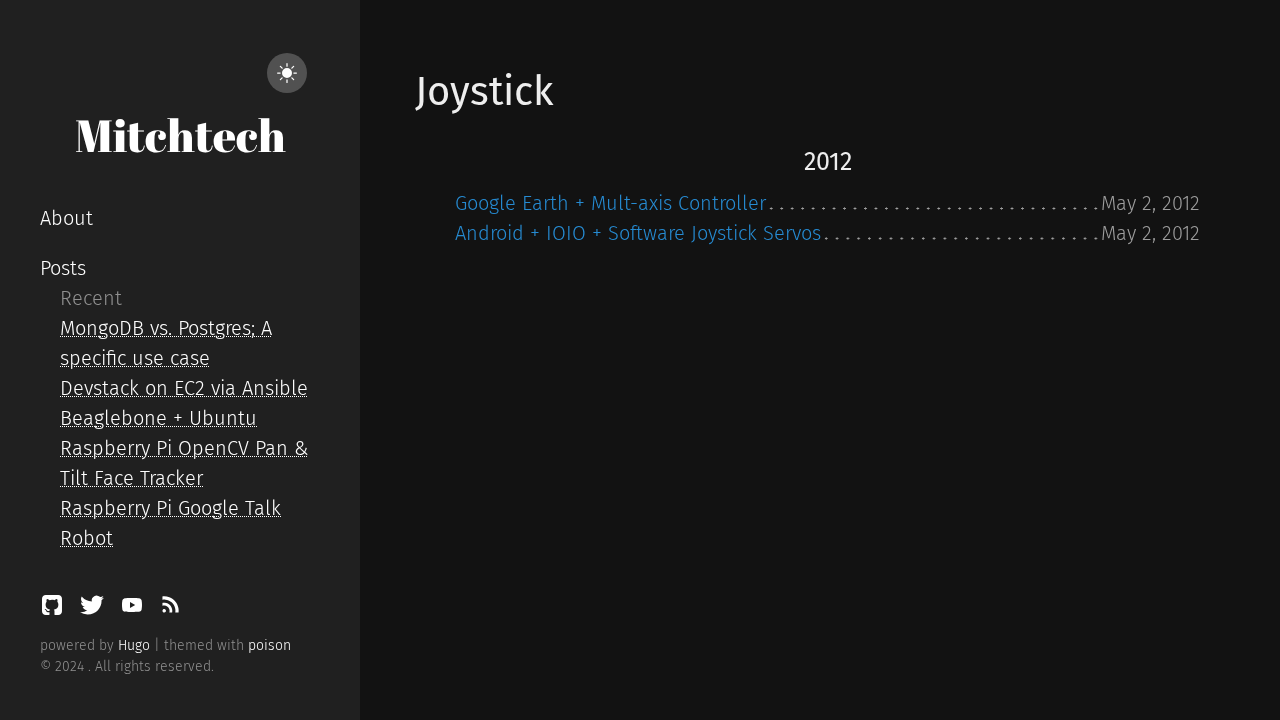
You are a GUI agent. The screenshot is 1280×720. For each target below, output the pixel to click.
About (66, 218)
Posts (63, 268)
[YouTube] (135, 610)
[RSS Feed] (170, 610)
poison (269, 645)
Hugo (134, 645)
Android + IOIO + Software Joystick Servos (638, 233)
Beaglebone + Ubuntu (158, 418)
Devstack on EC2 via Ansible (184, 388)
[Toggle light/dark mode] (287, 73)
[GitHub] (55, 610)
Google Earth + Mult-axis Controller (610, 203)
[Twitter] (95, 610)
